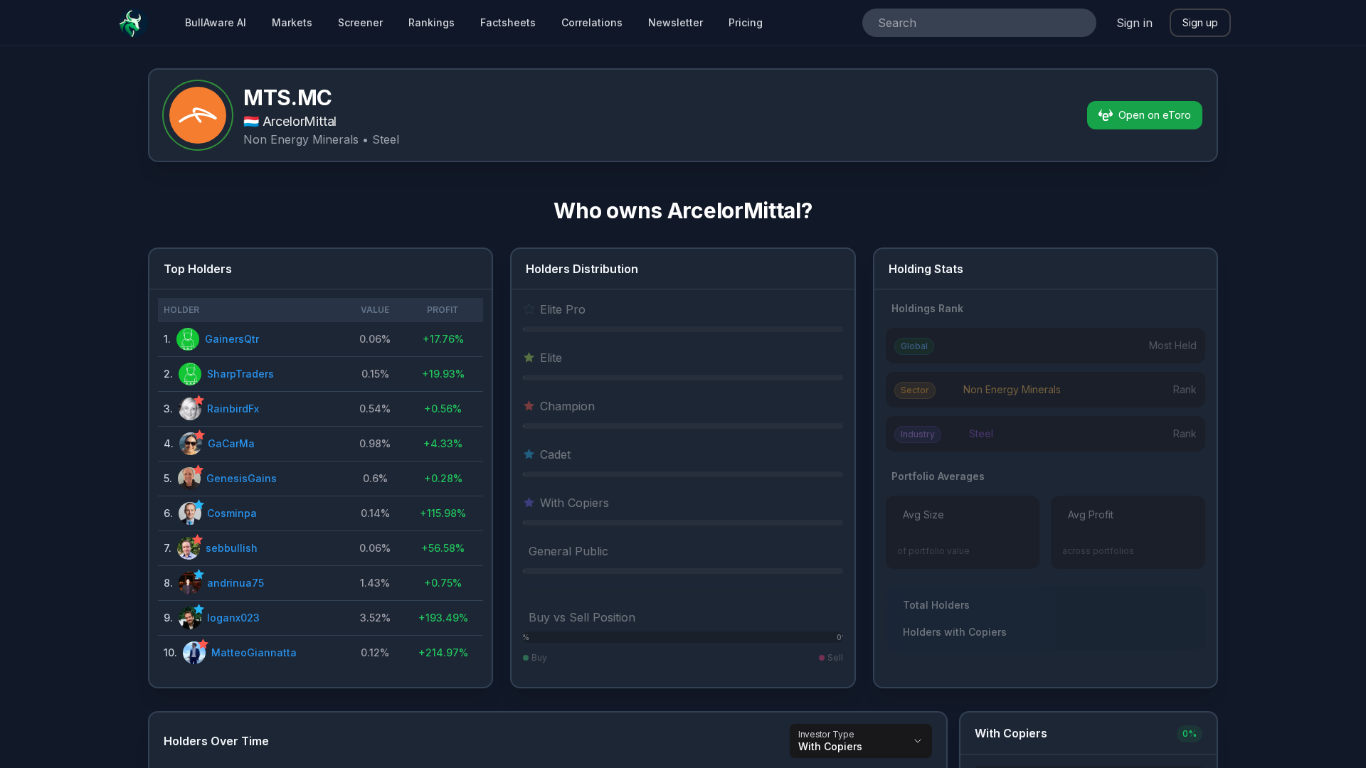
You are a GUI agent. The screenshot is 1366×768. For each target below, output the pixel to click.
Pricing (746, 22)
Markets (292, 22)
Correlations (592, 22)
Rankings (431, 22)
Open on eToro (1154, 115)
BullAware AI (215, 22)
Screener (360, 22)
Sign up (1200, 22)
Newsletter (675, 22)
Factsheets (508, 22)
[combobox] (959, 22)
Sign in (1134, 23)
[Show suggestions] (1079, 22)
